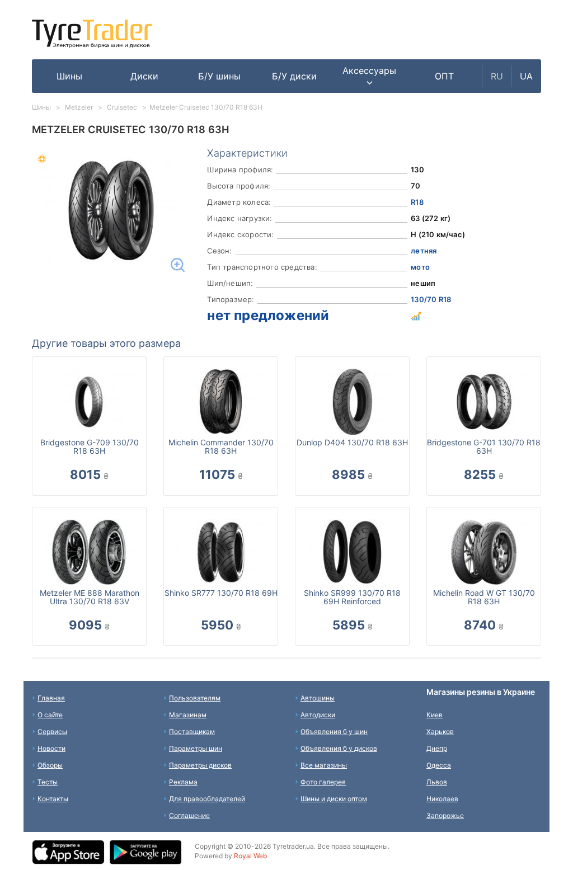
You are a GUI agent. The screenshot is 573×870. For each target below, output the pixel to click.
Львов (436, 782)
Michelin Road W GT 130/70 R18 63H (484, 597)
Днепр (436, 748)
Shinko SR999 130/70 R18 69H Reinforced (352, 597)
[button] (369, 76)
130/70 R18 (431, 299)
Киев (434, 715)
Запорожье (445, 815)
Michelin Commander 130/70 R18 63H (221, 446)
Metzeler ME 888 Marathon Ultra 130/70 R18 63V (89, 597)
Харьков (440, 731)
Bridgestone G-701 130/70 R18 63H (484, 446)
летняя (423, 250)
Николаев (442, 798)
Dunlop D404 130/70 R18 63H (352, 442)
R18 (417, 201)
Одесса (438, 765)
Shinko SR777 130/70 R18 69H (221, 593)
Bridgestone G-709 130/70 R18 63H (89, 446)
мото (420, 266)
